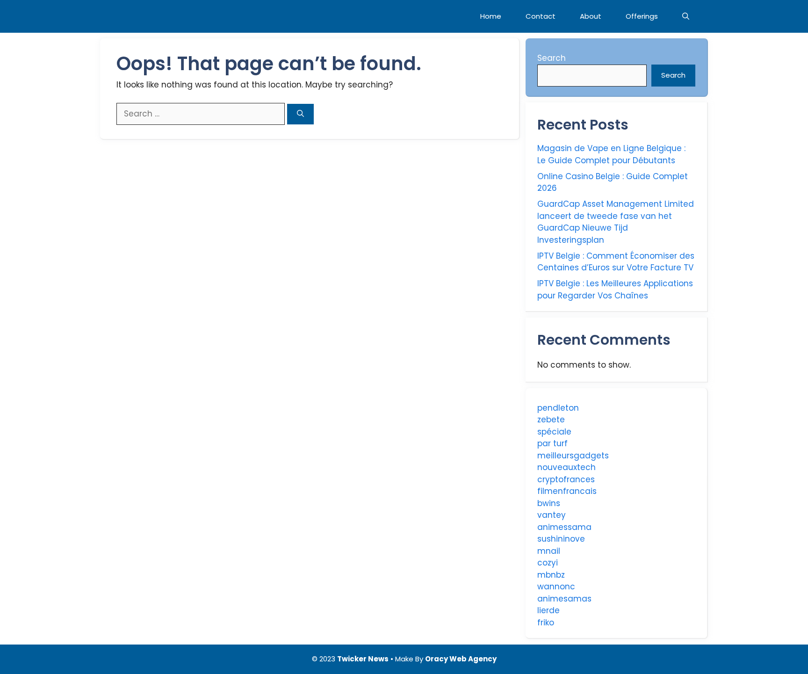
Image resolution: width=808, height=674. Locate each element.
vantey (551, 515)
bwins (548, 503)
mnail (548, 551)
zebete (551, 419)
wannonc (556, 586)
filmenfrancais (567, 491)
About (590, 16)
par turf (552, 443)
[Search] (300, 114)
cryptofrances (566, 479)
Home (490, 16)
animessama (564, 527)
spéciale (554, 431)
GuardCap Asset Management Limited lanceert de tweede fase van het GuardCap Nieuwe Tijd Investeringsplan (615, 222)
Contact (541, 16)
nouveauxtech (566, 467)
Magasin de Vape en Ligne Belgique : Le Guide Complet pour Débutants (611, 154)
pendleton (558, 407)
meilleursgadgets (573, 455)
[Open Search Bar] (685, 16)
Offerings (642, 16)
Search (551, 58)
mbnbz (551, 574)
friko (545, 622)
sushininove (561, 538)
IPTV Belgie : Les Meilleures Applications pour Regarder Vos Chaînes (615, 289)
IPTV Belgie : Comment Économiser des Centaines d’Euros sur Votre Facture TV (615, 262)
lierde (548, 610)
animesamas (564, 598)
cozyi (547, 562)
